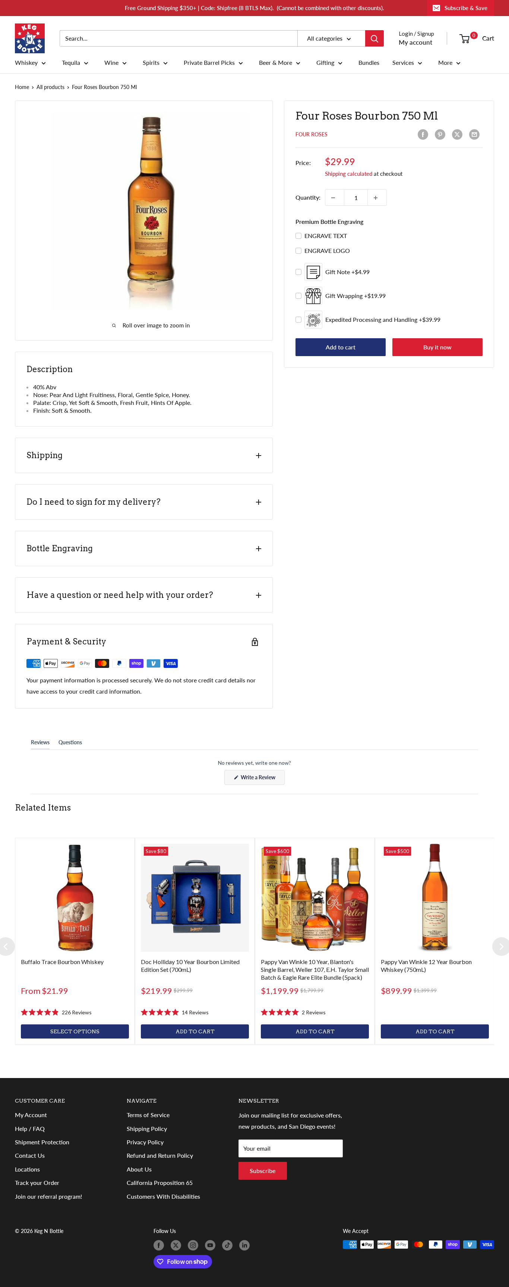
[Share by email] (476, 134)
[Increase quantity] (377, 198)
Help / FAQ (30, 1128)
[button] (56, 1012)
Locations (27, 1169)
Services (403, 63)
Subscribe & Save (466, 7)
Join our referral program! (48, 1196)
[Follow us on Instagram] (194, 1245)
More (445, 63)
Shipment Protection (42, 1141)
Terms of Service (148, 1114)
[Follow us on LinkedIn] (246, 1245)
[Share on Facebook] (424, 134)
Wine (111, 63)
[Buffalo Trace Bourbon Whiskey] (75, 898)
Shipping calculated (348, 174)
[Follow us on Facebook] (160, 1245)
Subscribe (263, 1170)
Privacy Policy (145, 1141)
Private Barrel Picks (209, 63)
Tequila (71, 63)
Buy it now (437, 347)
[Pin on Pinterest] (441, 134)
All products (50, 87)
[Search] (374, 38)
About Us (139, 1169)
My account (415, 42)
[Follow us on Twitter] (177, 1245)
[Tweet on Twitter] (458, 134)
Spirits (151, 63)
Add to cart (340, 347)
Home (22, 87)
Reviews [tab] (40, 744)
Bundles (368, 63)
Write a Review (262, 779)
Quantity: (307, 197)
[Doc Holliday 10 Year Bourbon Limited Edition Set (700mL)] (195, 898)
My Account (31, 1114)
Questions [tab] (70, 744)
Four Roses (311, 134)
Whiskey (26, 63)
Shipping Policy (147, 1128)
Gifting (325, 63)
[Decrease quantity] (334, 198)
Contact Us (30, 1155)
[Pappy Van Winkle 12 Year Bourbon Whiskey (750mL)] (435, 898)
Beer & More (275, 63)
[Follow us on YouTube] (211, 1245)
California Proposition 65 (160, 1182)
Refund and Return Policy (160, 1155)
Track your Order (37, 1182)
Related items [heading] (43, 807)
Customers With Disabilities (163, 1196)
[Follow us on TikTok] (228, 1245)
